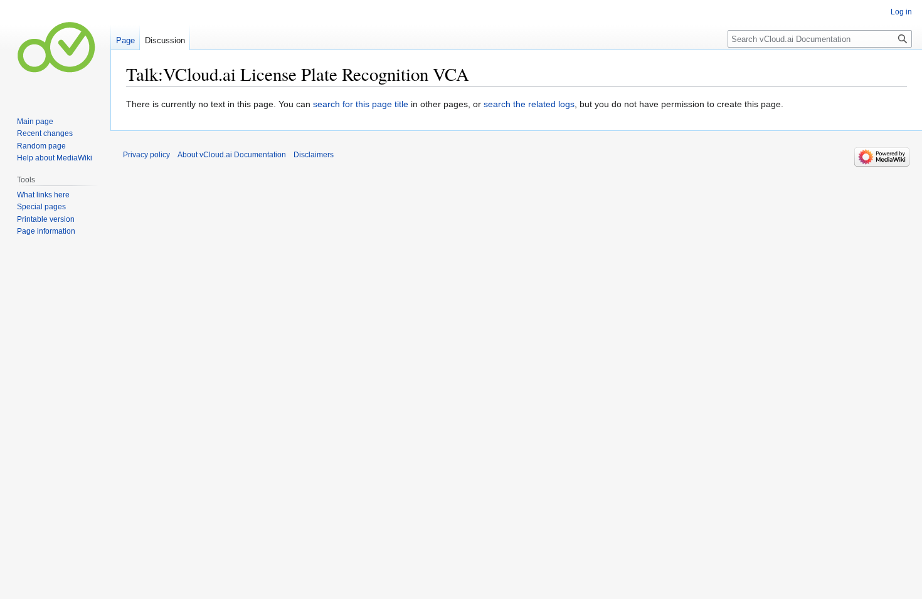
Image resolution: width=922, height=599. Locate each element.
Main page (35, 121)
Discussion (165, 40)
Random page (41, 146)
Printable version (46, 219)
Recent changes (45, 133)
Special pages (41, 206)
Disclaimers (314, 154)
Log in (901, 12)
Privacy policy (146, 154)
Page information (46, 231)
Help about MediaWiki (54, 158)
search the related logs (529, 104)
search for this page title (360, 104)
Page (125, 40)
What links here (43, 194)
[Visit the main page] (55, 50)
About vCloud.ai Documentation (232, 154)
